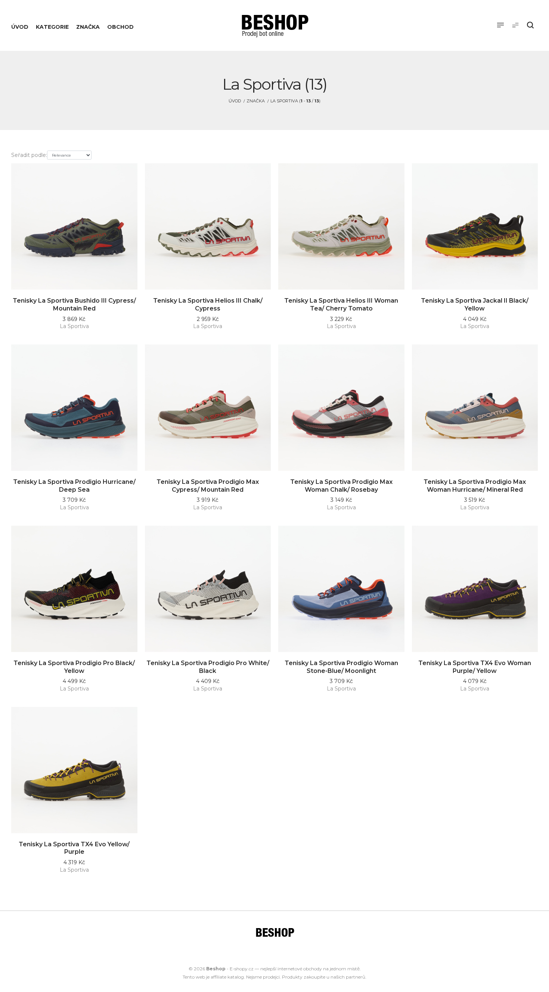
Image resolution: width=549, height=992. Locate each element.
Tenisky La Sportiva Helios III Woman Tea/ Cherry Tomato (341, 304)
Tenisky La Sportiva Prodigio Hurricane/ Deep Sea (74, 485)
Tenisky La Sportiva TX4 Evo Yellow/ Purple (74, 848)
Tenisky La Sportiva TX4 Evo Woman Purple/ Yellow (474, 666)
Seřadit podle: (29, 155)
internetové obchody (299, 968)
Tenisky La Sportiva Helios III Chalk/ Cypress (208, 304)
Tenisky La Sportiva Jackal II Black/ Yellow (474, 304)
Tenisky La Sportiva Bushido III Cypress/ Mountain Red (74, 304)
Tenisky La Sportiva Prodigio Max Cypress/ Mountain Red (207, 485)
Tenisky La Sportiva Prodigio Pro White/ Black (207, 666)
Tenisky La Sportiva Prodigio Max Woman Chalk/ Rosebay (341, 485)
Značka (255, 100)
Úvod (235, 100)
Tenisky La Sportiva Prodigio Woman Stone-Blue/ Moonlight (341, 666)
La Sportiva (74, 326)
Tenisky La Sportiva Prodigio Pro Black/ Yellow (74, 666)
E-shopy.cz (242, 968)
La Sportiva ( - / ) (295, 100)
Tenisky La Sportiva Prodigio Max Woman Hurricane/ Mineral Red (475, 485)
